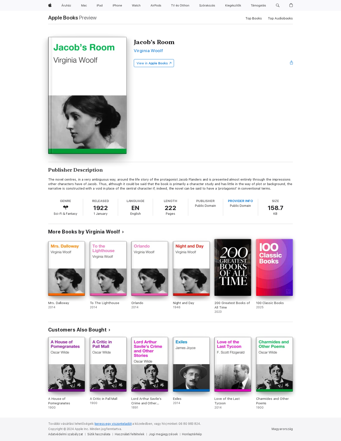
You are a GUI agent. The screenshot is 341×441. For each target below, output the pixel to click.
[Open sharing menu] (291, 63)
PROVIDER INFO (240, 201)
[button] (278, 5)
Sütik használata (98, 434)
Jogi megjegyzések (163, 434)
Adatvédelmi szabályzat (65, 434)
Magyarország (282, 429)
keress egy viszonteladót (113, 424)
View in (152, 63)
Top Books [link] (253, 18)
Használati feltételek (129, 434)
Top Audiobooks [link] (280, 18)
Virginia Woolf (148, 50)
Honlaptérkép (192, 434)
